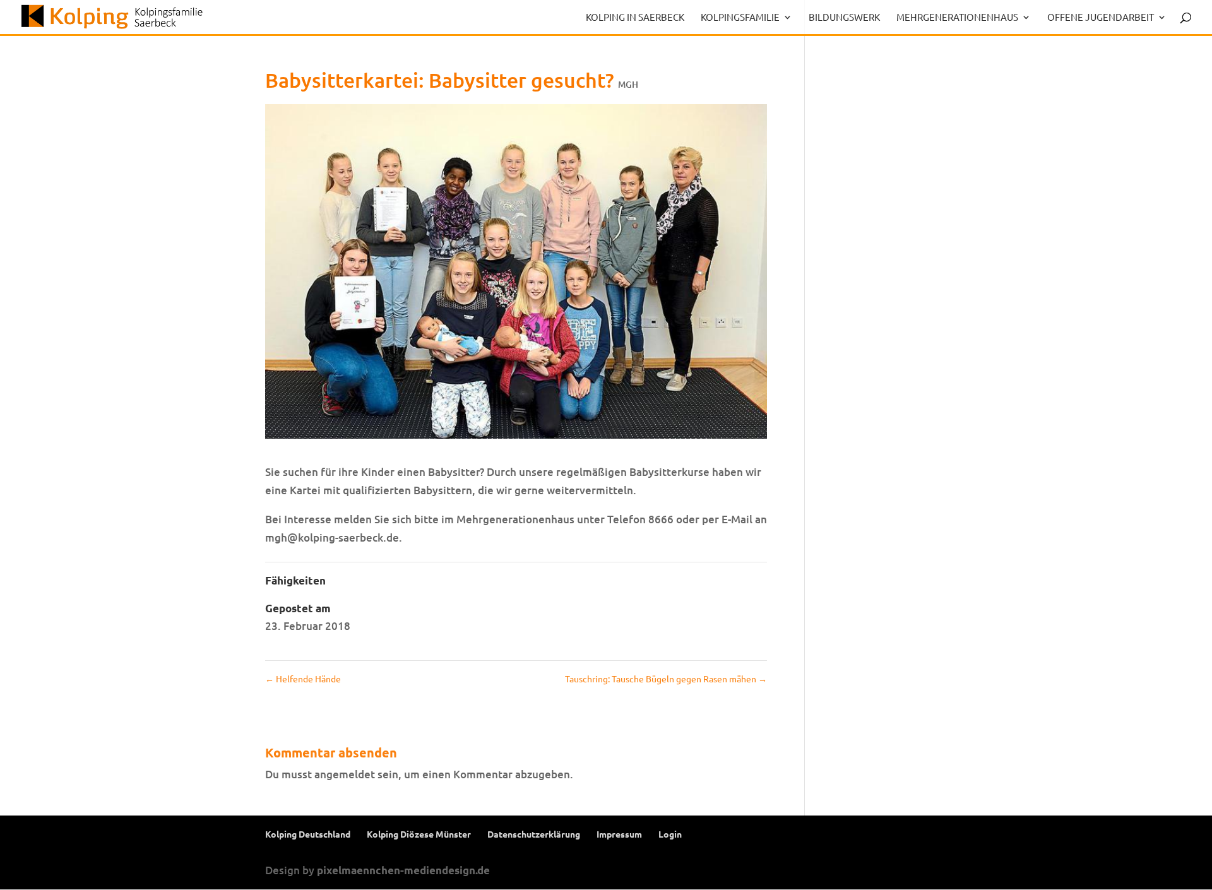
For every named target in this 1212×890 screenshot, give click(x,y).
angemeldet (344, 774)
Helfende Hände (303, 678)
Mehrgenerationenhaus (957, 18)
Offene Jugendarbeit (1100, 18)
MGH (628, 84)
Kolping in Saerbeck (635, 18)
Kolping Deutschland (307, 834)
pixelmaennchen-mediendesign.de (403, 870)
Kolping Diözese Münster (419, 834)
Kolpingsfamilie (740, 18)
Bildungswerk (844, 18)
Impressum (619, 834)
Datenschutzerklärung (533, 834)
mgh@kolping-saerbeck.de (332, 537)
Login (670, 834)
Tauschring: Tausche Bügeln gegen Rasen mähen (666, 678)
